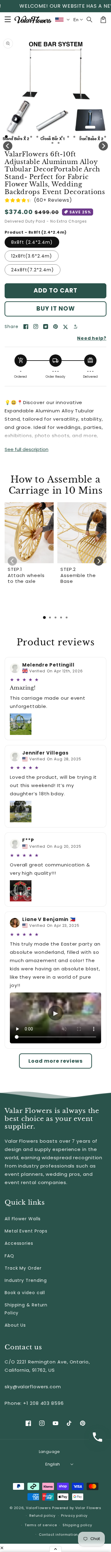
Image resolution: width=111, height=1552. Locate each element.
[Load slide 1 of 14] (87, 137)
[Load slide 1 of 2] (13, 137)
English (52, 1464)
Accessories (19, 1243)
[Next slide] (98, 561)
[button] (90, 19)
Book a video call (25, 1293)
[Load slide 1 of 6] (37, 137)
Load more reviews (55, 1061)
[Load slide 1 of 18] (52, 143)
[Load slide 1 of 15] (93, 137)
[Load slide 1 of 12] (74, 137)
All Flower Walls (23, 1219)
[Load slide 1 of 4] (25, 137)
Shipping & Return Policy (26, 1309)
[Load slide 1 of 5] (31, 137)
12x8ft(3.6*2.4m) (31, 256)
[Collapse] (55, 1549)
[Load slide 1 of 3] (19, 137)
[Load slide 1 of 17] (105, 137)
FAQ (9, 1256)
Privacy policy (74, 1515)
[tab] (44, 617)
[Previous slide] (12, 561)
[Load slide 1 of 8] (50, 137)
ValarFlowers (38, 1507)
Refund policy (42, 1515)
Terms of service (41, 1525)
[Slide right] (103, 146)
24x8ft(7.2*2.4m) (32, 270)
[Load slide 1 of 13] (80, 137)
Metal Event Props (26, 1231)
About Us (15, 1325)
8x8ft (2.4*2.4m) (32, 242)
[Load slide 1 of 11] (68, 137)
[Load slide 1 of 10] (62, 137)
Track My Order (23, 1268)
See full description (26, 449)
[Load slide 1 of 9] (56, 137)
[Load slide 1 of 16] (99, 137)
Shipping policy (77, 1525)
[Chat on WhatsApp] (97, 1437)
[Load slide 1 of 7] (43, 137)
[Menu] (7, 19)
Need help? (91, 338)
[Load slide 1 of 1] (6, 136)
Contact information (58, 1534)
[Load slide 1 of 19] (59, 143)
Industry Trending (26, 1280)
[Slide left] (7, 146)
